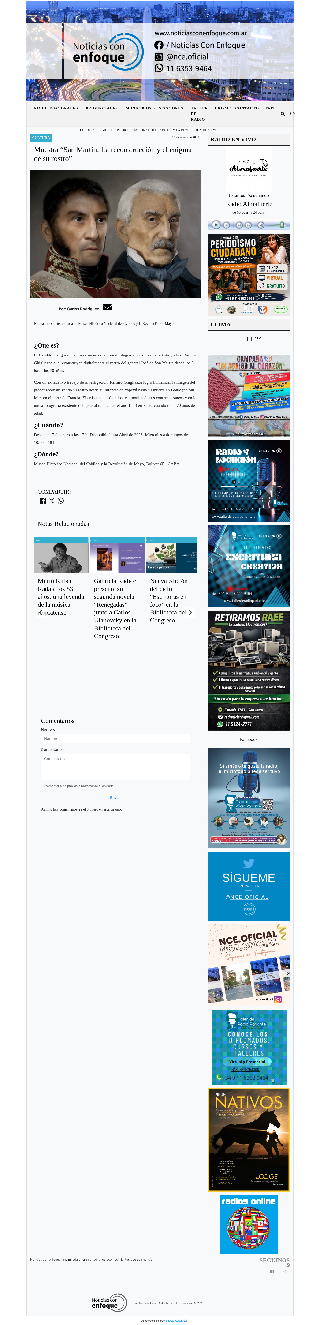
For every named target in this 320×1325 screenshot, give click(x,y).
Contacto (247, 108)
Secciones (171, 108)
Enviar (115, 797)
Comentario (51, 749)
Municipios (139, 108)
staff (269, 108)
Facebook (249, 739)
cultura (87, 130)
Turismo (221, 108)
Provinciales (102, 108)
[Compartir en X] (51, 502)
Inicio (39, 108)
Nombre (48, 729)
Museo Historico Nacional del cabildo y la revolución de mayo (160, 130)
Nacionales (64, 108)
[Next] (190, 612)
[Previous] (41, 612)
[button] (283, 113)
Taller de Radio (199, 113)
